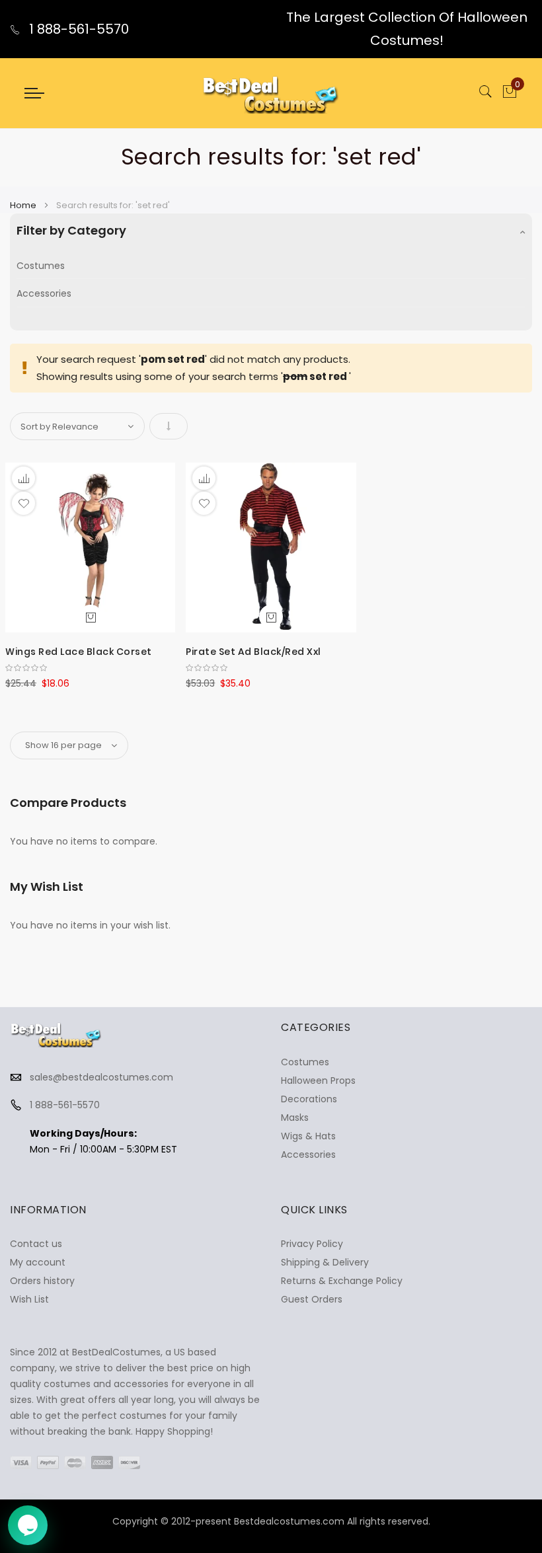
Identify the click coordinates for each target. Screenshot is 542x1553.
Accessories (44, 293)
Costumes (41, 265)
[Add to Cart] (90, 616)
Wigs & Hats (308, 1136)
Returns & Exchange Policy (342, 1280)
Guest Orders (311, 1299)
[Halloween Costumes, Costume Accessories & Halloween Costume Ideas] (271, 93)
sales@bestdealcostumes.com (101, 1077)
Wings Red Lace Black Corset (78, 651)
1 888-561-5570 (77, 29)
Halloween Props (318, 1080)
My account (37, 1262)
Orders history (42, 1280)
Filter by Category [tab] (71, 230)
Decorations (309, 1099)
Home (24, 205)
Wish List (29, 1299)
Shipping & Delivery (325, 1262)
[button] (23, 503)
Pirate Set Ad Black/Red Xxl (253, 651)
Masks (295, 1117)
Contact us (36, 1243)
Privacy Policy (312, 1243)
